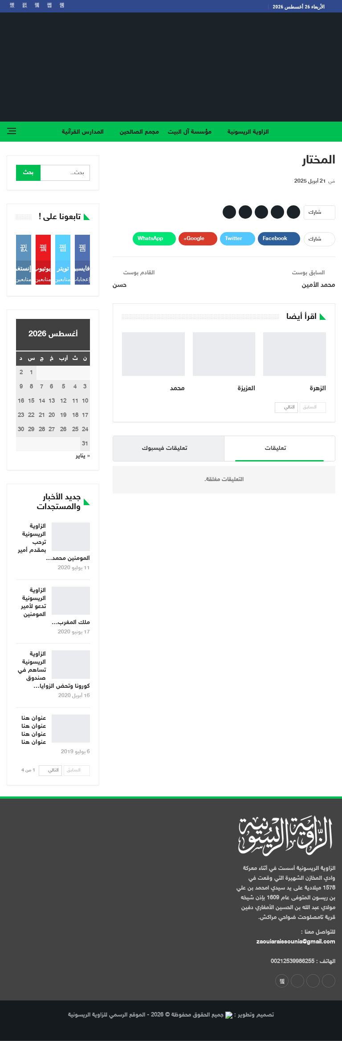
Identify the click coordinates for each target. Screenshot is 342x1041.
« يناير (83, 456)
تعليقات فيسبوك (164, 448)
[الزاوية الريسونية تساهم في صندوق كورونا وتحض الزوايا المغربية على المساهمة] (71, 664)
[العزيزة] (224, 354)
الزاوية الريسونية (248, 132)
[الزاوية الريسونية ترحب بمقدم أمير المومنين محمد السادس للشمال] (71, 537)
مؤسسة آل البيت (190, 132)
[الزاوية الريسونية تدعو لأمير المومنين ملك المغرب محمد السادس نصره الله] (71, 601)
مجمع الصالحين (139, 132)
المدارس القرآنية (83, 132)
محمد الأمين (318, 285)
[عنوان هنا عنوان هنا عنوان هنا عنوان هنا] (71, 728)
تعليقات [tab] (275, 448)
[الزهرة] (294, 354)
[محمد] (153, 354)
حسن (119, 285)
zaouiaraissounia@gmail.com (295, 942)
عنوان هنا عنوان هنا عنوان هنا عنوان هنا (33, 730)
